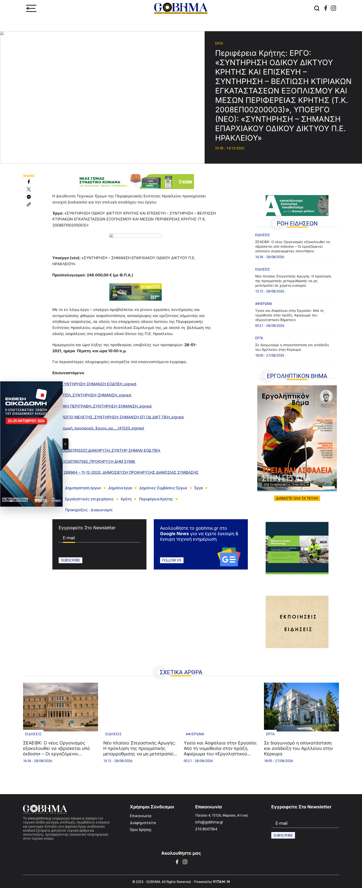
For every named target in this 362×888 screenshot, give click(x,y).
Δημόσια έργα (120, 488)
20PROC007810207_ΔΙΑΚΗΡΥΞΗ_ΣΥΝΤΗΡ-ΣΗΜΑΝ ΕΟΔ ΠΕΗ (106, 450)
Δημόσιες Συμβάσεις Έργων (163, 488)
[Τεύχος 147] (297, 438)
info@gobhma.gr (209, 822)
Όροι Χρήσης (141, 829)
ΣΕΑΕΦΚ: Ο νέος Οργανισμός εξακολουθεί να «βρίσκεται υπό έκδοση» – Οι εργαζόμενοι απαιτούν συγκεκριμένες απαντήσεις (292, 246)
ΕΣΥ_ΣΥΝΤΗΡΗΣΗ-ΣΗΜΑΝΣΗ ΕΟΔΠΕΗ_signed (94, 384)
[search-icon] (317, 8)
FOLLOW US (171, 560)
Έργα (198, 488)
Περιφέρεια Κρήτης (156, 499)
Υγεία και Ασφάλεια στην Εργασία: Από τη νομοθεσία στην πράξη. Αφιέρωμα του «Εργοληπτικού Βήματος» (289, 315)
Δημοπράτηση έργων (83, 488)
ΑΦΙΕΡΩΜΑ (263, 304)
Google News (174, 533)
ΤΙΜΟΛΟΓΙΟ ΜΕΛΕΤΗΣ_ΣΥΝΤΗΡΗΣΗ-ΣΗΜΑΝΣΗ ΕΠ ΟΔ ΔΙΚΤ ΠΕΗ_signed (118, 417)
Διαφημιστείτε (143, 823)
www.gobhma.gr (39, 818)
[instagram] (333, 8)
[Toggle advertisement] (66, 444)
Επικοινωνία (140, 816)
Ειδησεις (262, 235)
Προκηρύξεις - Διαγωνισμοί (88, 510)
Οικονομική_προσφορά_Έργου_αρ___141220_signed (98, 428)
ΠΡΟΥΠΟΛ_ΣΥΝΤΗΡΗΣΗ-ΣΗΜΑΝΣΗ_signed (92, 395)
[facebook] (325, 8)
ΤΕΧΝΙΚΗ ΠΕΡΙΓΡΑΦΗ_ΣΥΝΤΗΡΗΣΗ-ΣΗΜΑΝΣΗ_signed (102, 406)
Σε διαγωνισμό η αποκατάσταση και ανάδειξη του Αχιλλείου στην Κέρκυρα (292, 347)
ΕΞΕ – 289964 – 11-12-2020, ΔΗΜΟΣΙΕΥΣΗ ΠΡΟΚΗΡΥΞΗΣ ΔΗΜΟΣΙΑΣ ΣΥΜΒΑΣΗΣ (125, 472)
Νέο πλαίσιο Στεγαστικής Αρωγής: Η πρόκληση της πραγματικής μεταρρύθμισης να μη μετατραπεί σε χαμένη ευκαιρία (293, 280)
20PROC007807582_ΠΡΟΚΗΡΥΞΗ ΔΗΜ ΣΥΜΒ (94, 461)
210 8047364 (206, 829)
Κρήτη (126, 499)
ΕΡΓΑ (219, 43)
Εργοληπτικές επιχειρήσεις (89, 499)
